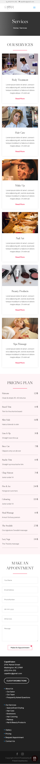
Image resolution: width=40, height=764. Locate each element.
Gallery (8, 730)
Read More (20, 98)
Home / (16, 28)
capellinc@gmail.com (13, 673)
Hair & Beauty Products (16, 722)
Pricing (8, 733)
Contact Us (10, 741)
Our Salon (11, 691)
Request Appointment (15, 737)
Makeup (10, 719)
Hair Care (10, 711)
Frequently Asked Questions (18, 697)
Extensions (11, 713)
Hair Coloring (12, 716)
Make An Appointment (20, 647)
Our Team (11, 694)
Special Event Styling (15, 708)
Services (23, 28)
